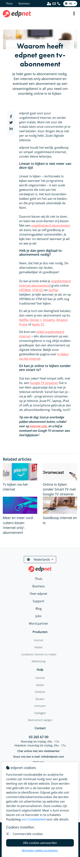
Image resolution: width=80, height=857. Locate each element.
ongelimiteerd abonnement (50, 225)
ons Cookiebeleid (34, 819)
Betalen (40, 699)
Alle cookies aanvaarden (40, 843)
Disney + (35, 320)
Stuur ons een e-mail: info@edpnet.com (38, 756)
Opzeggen (40, 713)
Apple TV (38, 324)
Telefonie (40, 692)
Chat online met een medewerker (38, 751)
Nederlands (42, 559)
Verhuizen (40, 706)
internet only (38, 426)
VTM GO (38, 290)
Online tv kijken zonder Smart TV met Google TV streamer (59, 489)
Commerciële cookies (28, 834)
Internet (40, 678)
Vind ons (38, 762)
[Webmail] (54, 3)
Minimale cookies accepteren (40, 850)
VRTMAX (25, 290)
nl (70, 3)
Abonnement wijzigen (40, 720)
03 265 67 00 (38, 737)
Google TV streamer (44, 383)
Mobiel (40, 685)
